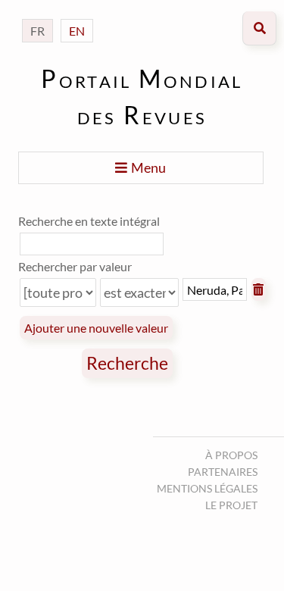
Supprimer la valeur (258, 289)
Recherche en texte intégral (89, 221)
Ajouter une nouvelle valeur (96, 328)
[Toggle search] (259, 28)
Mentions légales (207, 488)
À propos (231, 455)
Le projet (231, 505)
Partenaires (222, 471)
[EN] (77, 15)
